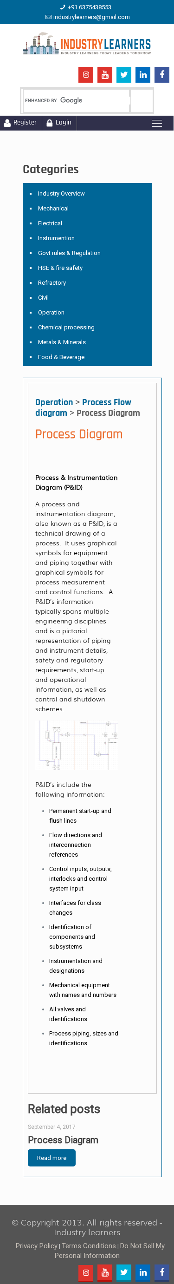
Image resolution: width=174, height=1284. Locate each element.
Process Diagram (63, 1140)
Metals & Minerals (62, 342)
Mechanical (53, 208)
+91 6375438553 (89, 7)
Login (63, 122)
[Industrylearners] (87, 43)
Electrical (50, 223)
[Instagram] (85, 75)
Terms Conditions (89, 1246)
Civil (43, 297)
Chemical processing (66, 327)
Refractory (52, 282)
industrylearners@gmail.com (91, 16)
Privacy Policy (37, 1246)
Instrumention (56, 238)
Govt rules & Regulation (69, 252)
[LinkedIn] (142, 75)
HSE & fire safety (60, 267)
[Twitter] (123, 75)
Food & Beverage (61, 357)
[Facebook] (162, 75)
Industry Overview (61, 193)
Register (25, 122)
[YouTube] (104, 75)
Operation (51, 312)
